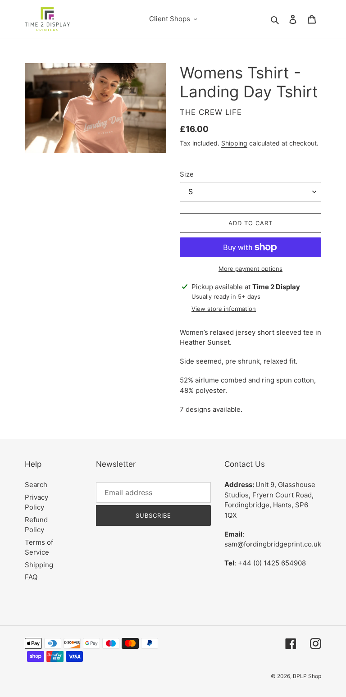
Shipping (234, 143)
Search (36, 484)
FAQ (31, 577)
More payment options (250, 268)
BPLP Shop (307, 676)
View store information (223, 308)
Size (187, 174)
